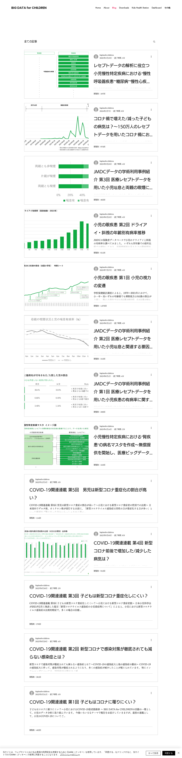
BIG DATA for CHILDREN (29, 8)
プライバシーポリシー (70, 754)
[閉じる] (178, 753)
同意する (169, 753)
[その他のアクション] (152, 56)
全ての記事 (30, 41)
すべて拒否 (153, 753)
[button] (154, 41)
